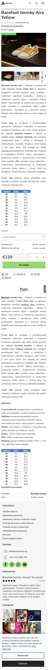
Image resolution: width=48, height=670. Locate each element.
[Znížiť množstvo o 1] (31, 257)
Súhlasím (23, 663)
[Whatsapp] (18, 565)
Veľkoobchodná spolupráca (15, 530)
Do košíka (24, 265)
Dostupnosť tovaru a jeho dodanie (18, 523)
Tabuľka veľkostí (10, 511)
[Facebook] (5, 565)
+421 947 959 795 (18, 557)
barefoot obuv (28, 304)
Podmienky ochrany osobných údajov (19, 519)
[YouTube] (25, 565)
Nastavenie (23, 655)
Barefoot (5, 297)
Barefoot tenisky (38, 493)
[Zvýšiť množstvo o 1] (43, 257)
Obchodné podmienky (13, 515)
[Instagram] (12, 565)
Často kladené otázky (12, 538)
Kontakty (7, 534)
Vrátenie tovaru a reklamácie (16, 527)
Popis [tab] (24, 289)
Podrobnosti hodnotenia (12, 26)
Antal (11, 29)
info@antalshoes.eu (18, 551)
